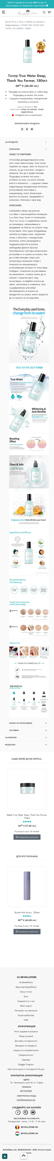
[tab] (27, 436)
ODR (26, 1020)
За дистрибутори (26, 1015)
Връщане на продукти (26, 1045)
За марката (11, 737)
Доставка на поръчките (26, 1041)
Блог (26, 996)
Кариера (26, 1059)
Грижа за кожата (34, 21)
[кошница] (49, 12)
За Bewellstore (26, 982)
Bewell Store (10, 21)
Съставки (14, 730)
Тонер (41, 109)
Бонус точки (26, 991)
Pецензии (10, 744)
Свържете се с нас (25, 1001)
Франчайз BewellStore (26, 987)
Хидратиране (12, 25)
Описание (14, 149)
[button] (44, 40)
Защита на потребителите (26, 1050)
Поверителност (26, 1055)
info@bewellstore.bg (26, 1100)
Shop (21, 21)
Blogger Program (26, 1064)
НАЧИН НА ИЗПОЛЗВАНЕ (20, 723)
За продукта (11, 142)
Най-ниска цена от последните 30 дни (26, 1069)
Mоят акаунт (26, 1006)
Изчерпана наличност (28, 837)
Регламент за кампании (26, 1010)
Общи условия (26, 1036)
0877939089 (26, 1090)
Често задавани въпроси (26, 1031)
